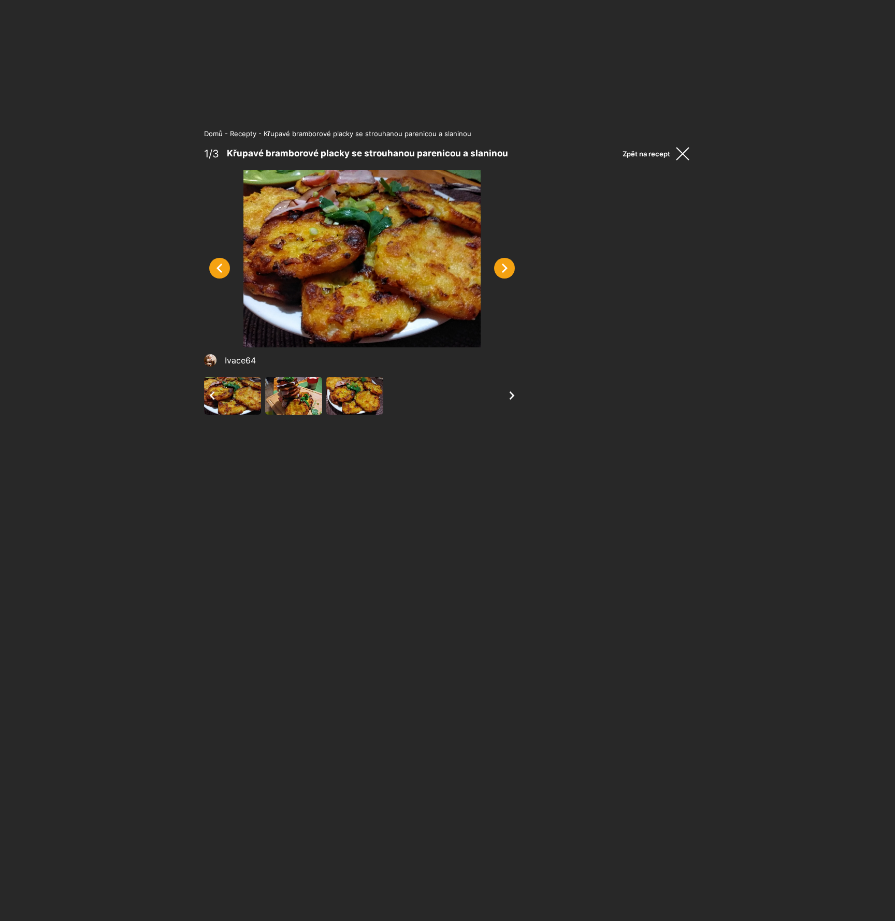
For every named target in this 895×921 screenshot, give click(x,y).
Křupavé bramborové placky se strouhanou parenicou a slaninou (367, 133)
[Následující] (504, 268)
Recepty (243, 133)
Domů (213, 133)
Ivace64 (240, 360)
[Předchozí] (219, 268)
